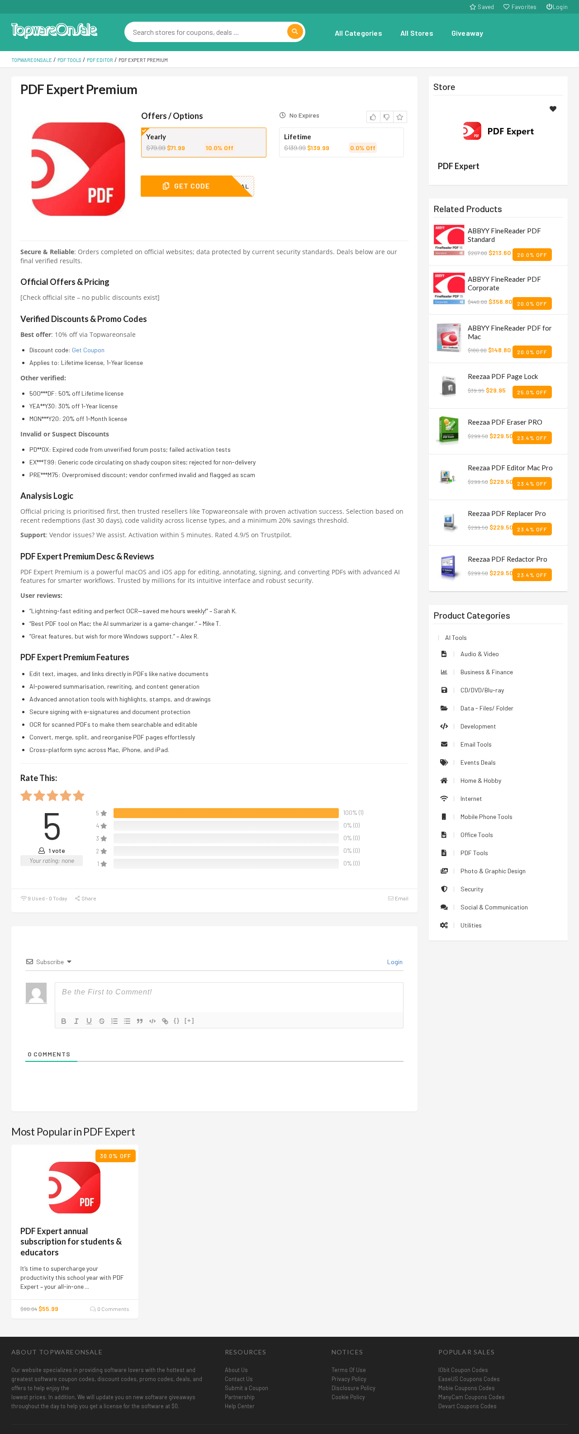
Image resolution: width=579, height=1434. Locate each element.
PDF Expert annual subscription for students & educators (71, 1241)
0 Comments (112, 1309)
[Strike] (101, 1021)
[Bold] (63, 1021)
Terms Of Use (349, 1369)
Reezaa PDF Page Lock (503, 376)
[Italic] (76, 1021)
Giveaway (467, 32)
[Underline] (89, 1021)
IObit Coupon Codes (463, 1369)
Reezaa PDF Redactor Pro (507, 559)
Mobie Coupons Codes (466, 1387)
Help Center (240, 1406)
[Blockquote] (139, 1021)
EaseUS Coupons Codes (469, 1378)
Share (88, 898)
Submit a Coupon (246, 1387)
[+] (190, 1020)
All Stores (416, 32)
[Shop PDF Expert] (498, 129)
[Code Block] (152, 1021)
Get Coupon (88, 350)
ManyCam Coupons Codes (471, 1397)
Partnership (240, 1397)
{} (177, 1020)
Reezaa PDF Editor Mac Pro (510, 468)
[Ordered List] (114, 1021)
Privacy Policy (349, 1378)
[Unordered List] (127, 1021)
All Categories (358, 32)
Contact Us (239, 1378)
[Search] (295, 31)
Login (560, 6)
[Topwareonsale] (54, 29)
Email (401, 898)
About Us (236, 1369)
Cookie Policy (348, 1397)
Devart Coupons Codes (467, 1406)
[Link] (165, 1021)
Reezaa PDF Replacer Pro (507, 513)
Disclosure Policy (353, 1387)
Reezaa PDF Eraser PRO (505, 422)
